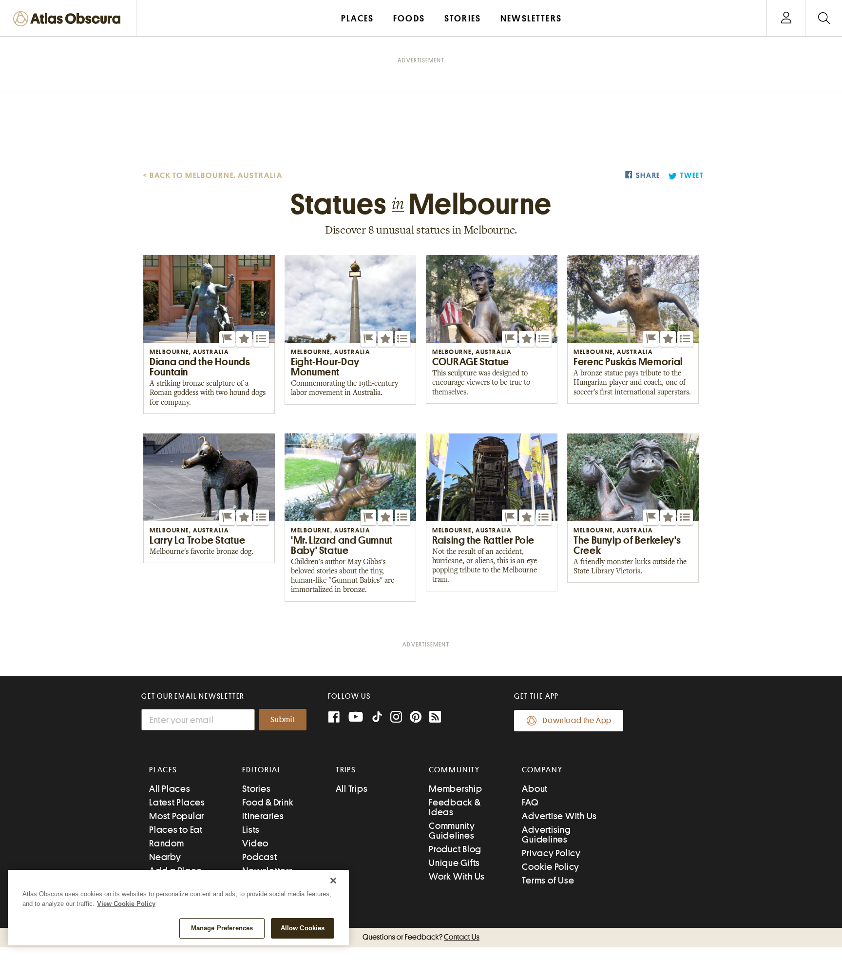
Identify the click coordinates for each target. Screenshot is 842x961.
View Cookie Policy (126, 903)
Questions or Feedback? (421, 937)
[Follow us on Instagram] (396, 718)
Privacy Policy (551, 853)
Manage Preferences (222, 928)
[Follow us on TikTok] (377, 719)
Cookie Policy (550, 866)
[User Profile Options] (786, 18)
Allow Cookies (303, 928)
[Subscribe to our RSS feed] (435, 718)
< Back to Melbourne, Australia (213, 175)
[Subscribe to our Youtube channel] (355, 718)
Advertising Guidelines (546, 834)
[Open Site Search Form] (823, 18)
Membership (455, 788)
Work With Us (457, 876)
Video (255, 843)
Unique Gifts (454, 862)
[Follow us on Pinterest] (415, 718)
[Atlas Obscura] (69, 19)
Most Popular (176, 816)
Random (166, 843)
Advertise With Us (559, 816)
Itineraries (263, 816)
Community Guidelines (452, 830)
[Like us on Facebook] (334, 718)
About (535, 788)
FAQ (530, 802)
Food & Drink (267, 802)
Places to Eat (176, 829)
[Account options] (786, 18)
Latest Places (177, 802)
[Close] (333, 880)
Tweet (692, 175)
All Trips (352, 788)
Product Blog (455, 849)
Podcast (259, 857)
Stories (256, 788)
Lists (251, 829)
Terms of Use (548, 880)
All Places (170, 788)
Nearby (165, 857)
